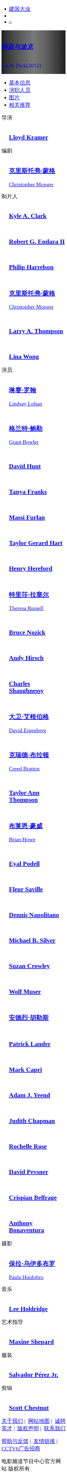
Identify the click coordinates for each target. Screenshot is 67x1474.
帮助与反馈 (14, 1441)
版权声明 (28, 1428)
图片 (14, 97)
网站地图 (39, 1421)
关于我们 (12, 1421)
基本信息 (20, 83)
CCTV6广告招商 (20, 1448)
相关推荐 (20, 105)
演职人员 (20, 90)
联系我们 (55, 1428)
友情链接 (44, 1441)
